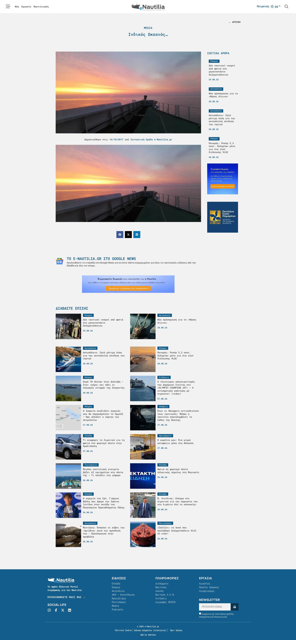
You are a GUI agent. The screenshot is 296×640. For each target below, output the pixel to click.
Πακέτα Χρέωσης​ (209, 587)
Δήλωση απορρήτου (143, 630)
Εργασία (26, 6)
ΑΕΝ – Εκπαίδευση (123, 594)
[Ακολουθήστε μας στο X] (62, 610)
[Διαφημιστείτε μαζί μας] (128, 284)
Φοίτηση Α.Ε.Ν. (165, 594)
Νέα (17, 6)
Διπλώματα (161, 583)
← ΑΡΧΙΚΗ (234, 21)
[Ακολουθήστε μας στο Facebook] (56, 610)
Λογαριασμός (207, 590)
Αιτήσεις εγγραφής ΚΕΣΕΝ (165, 600)
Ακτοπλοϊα (118, 590)
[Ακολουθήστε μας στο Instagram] (49, 610)
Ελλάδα (116, 583)
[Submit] (234, 607)
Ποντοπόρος (119, 602)
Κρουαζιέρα (119, 598)
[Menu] (8, 6)
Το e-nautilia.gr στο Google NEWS (101, 258)
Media (148, 28)
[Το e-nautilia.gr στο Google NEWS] (59, 261)
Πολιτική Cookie (123, 630)
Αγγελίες (204, 583)
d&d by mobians (148, 634)
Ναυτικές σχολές (161, 589)
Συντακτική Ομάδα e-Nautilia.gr (151, 139)
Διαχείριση (159, 630)
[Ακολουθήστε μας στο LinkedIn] (69, 610)
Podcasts (117, 609)
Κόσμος (116, 587)
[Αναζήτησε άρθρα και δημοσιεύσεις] (286, 6)
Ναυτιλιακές (41, 6)
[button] (119, 234)
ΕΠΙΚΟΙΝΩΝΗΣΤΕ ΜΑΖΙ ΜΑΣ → (66, 597)
